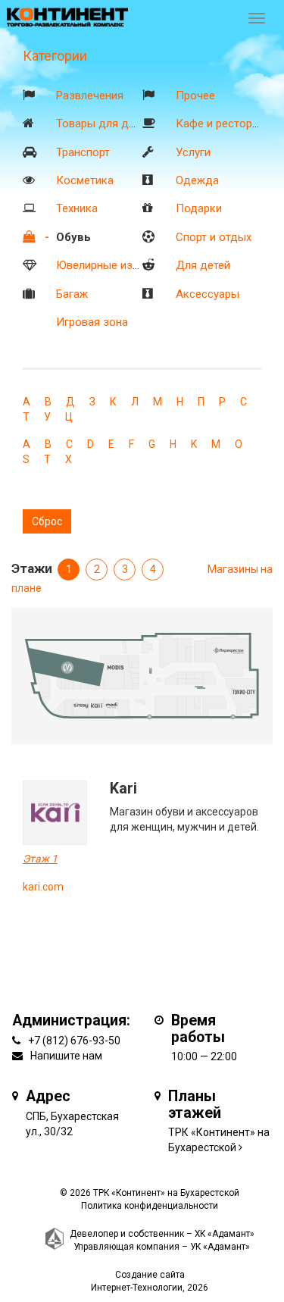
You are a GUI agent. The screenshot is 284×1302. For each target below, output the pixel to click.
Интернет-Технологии (137, 1287)
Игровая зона (92, 322)
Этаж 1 (40, 859)
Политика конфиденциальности (149, 1205)
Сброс (47, 521)
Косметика (85, 180)
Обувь (73, 237)
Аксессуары (207, 294)
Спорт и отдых (213, 237)
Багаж (72, 294)
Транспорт (83, 152)
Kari (123, 788)
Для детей (203, 265)
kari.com (43, 887)
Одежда (197, 180)
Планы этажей (194, 1105)
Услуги (193, 152)
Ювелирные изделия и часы (129, 265)
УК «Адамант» (220, 1246)
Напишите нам (66, 1056)
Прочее (195, 95)
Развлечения (89, 95)
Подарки (199, 208)
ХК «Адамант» (224, 1233)
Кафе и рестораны (224, 123)
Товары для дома (102, 123)
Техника (77, 208)
